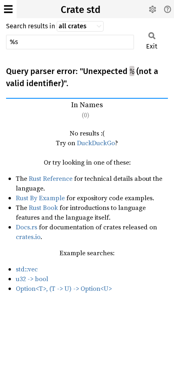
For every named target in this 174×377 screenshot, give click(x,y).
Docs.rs (26, 226)
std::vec (27, 269)
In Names (87, 109)
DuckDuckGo (96, 142)
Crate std (80, 9)
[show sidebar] (8, 9)
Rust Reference (50, 178)
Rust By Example (40, 197)
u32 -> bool (32, 278)
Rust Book (43, 207)
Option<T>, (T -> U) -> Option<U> (64, 288)
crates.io (28, 236)
